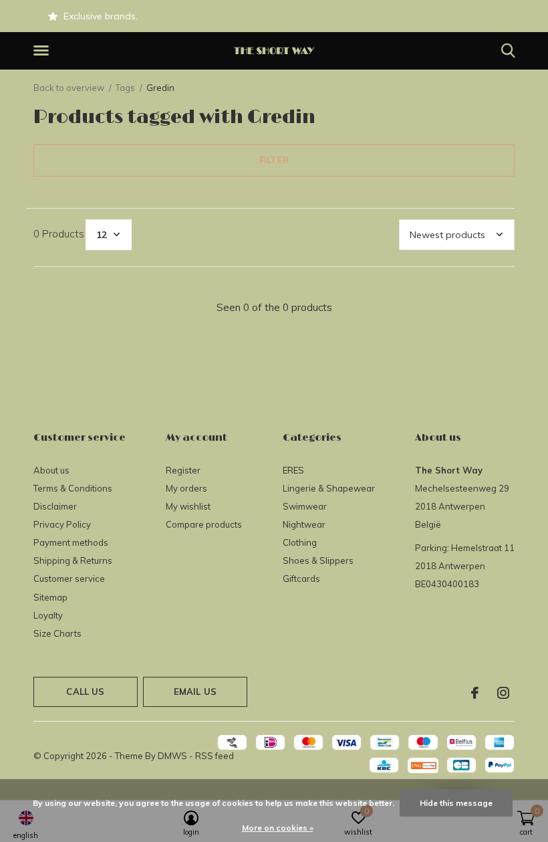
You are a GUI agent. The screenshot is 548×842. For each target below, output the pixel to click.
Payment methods (70, 542)
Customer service (69, 578)
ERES (293, 470)
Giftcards (301, 578)
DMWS (172, 755)
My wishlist (188, 506)
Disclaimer (55, 506)
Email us (195, 691)
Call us (85, 691)
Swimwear (305, 506)
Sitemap (50, 597)
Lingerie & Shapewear (329, 488)
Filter (274, 159)
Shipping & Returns (72, 560)
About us (51, 470)
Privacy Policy (62, 524)
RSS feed (214, 755)
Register (183, 470)
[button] (43, 50)
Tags (125, 87)
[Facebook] (474, 693)
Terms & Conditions (72, 488)
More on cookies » (277, 828)
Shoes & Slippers (318, 560)
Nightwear (304, 524)
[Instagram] (503, 693)
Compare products (204, 524)
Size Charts (57, 633)
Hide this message (456, 803)
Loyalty (48, 615)
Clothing (300, 542)
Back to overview (68, 87)
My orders (186, 488)
